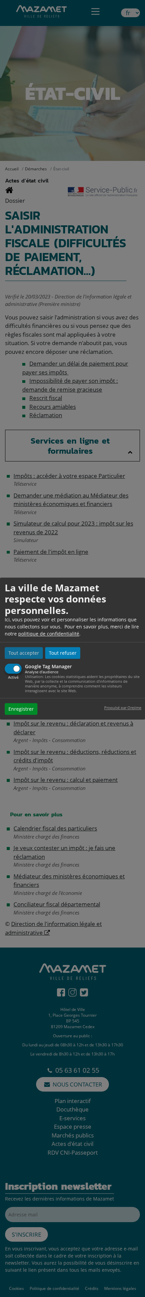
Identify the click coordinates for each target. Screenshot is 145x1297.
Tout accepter (23, 653)
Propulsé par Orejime (122, 707)
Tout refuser (63, 653)
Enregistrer (21, 709)
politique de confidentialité (48, 634)
